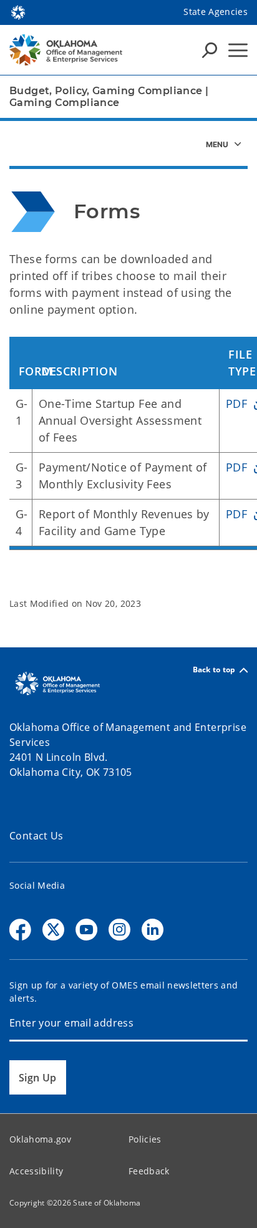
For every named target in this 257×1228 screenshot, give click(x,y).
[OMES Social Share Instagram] (119, 929)
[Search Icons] (209, 49)
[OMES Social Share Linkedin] (152, 929)
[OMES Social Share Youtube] (86, 929)
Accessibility (36, 1171)
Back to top (214, 670)
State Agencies (215, 11)
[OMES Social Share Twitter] (53, 929)
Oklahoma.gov (40, 1139)
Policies (145, 1139)
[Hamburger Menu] (238, 50)
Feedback (149, 1171)
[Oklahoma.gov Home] (18, 11)
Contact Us (36, 836)
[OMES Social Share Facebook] (20, 929)
